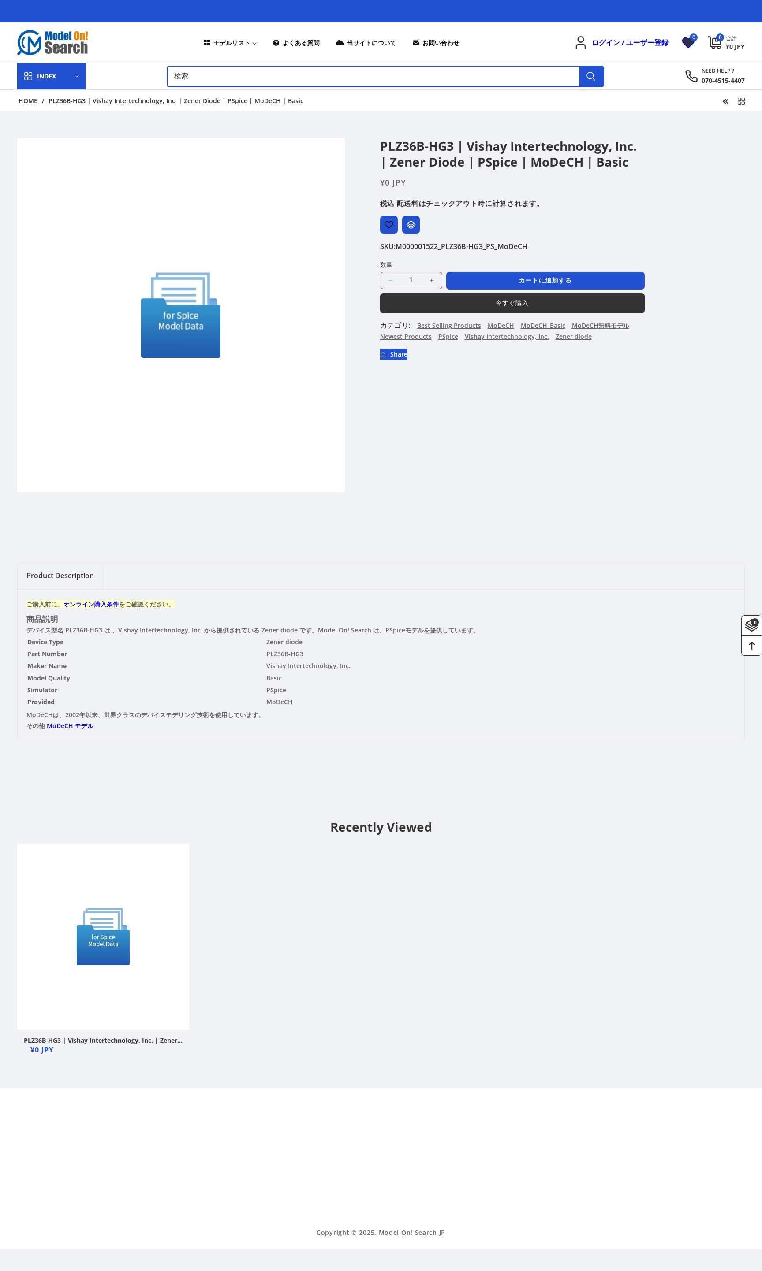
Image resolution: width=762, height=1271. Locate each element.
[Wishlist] (389, 225)
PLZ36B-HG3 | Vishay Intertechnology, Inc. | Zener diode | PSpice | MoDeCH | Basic (100, 1040)
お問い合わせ (461, 1210)
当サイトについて (467, 1164)
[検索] (591, 76)
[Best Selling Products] (741, 100)
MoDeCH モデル (70, 725)
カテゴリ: (395, 325)
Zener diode (574, 336)
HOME (28, 101)
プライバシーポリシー (473, 1179)
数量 (386, 264)
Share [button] (398, 354)
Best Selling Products (449, 325)
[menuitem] (229, 42)
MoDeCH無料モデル (600, 325)
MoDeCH (501, 325)
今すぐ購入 (512, 302)
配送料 (408, 203)
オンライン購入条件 (91, 604)
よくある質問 (461, 1195)
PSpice (448, 336)
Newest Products (406, 336)
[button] (720, 42)
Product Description (60, 575)
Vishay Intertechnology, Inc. (507, 336)
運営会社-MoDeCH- (470, 1149)
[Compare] (411, 225)
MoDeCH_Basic (543, 325)
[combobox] (385, 76)
